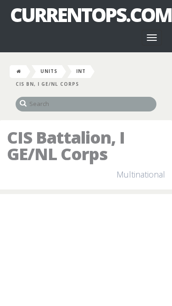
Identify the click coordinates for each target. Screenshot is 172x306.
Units (48, 71)
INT (81, 71)
